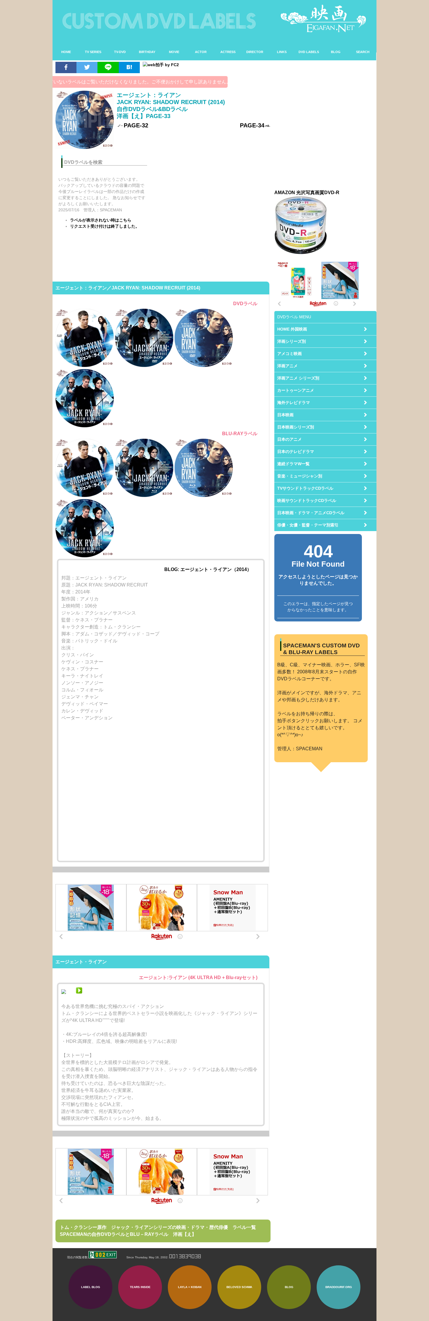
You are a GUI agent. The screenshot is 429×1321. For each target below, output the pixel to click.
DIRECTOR (254, 52)
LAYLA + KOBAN (189, 1287)
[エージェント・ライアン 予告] (79, 992)
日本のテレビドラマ (295, 451)
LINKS (282, 52)
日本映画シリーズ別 (295, 427)
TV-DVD (120, 52)
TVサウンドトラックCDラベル (305, 488)
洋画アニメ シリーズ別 (298, 378)
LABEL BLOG (90, 1287)
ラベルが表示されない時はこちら (100, 220)
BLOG (336, 52)
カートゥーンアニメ (295, 390)
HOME (66, 52)
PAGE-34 (252, 125)
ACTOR (201, 52)
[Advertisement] (212, 191)
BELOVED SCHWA (239, 1287)
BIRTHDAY (147, 52)
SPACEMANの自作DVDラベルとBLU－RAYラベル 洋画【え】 (128, 1234)
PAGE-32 (136, 125)
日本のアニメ (289, 439)
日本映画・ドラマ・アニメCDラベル (310, 512)
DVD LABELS (309, 52)
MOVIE (174, 52)
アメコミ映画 (289, 353)
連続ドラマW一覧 (293, 463)
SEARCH (362, 52)
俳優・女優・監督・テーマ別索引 (308, 525)
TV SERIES (93, 52)
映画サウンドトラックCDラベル (306, 500)
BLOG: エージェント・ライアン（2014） (208, 569)
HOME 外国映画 (292, 329)
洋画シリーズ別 (291, 341)
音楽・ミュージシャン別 (299, 476)
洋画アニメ (287, 365)
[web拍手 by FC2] (204, 65)
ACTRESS (228, 52)
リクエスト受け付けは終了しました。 (104, 226)
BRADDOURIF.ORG (338, 1287)
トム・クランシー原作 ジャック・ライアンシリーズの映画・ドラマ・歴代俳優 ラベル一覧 (158, 1227)
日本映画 (285, 414)
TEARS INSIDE (140, 1287)
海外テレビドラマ (293, 402)
